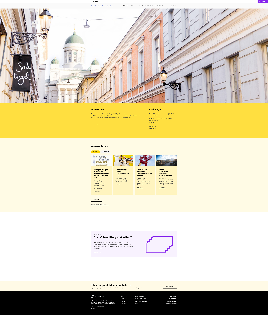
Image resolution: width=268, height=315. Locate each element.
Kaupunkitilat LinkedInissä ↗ (98, 306)
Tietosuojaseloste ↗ (172, 301)
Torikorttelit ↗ (123, 301)
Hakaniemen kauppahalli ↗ (141, 298)
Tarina (132, 6)
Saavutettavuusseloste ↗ (170, 303)
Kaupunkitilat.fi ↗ (98, 252)
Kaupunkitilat (105, 151)
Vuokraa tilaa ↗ (263, 2)
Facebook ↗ (152, 126)
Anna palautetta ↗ (172, 298)
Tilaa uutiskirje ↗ (169, 287)
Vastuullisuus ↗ (173, 296)
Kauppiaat (140, 6)
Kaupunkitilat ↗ (124, 296)
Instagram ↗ (152, 128)
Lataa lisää (96, 199)
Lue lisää (96, 125)
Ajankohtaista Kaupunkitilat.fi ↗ (100, 204)
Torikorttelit (95, 151)
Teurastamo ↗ (123, 298)
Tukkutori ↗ (123, 303)
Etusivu (125, 6)
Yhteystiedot (159, 6)
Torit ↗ (136, 303)
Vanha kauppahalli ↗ (140, 296)
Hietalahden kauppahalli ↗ (141, 301)
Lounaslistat (149, 6)
